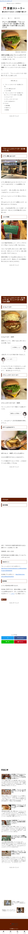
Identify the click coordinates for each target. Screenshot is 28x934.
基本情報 (8, 105)
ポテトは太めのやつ (10, 101)
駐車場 (7, 109)
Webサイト (8, 107)
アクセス (6, 103)
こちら (12, 593)
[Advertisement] (14, 131)
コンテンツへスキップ (6, 1)
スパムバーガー (9, 97)
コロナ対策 (8, 90)
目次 (12, 80)
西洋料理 (4, 599)
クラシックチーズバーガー (12, 99)
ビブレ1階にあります (11, 88)
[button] (25, 443)
